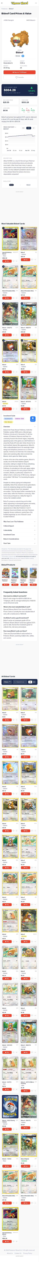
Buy (8, 261)
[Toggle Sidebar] (3, 3)
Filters (6, 682)
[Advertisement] (19, 205)
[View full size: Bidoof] (19, 35)
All (33, 128)
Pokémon (4, 9)
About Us (10, 1253)
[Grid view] (30, 682)
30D (23, 128)
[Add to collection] (16, 261)
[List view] (34, 682)
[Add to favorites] (13, 261)
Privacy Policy (27, 1253)
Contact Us (18, 1253)
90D (29, 128)
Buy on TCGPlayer (20, 72)
